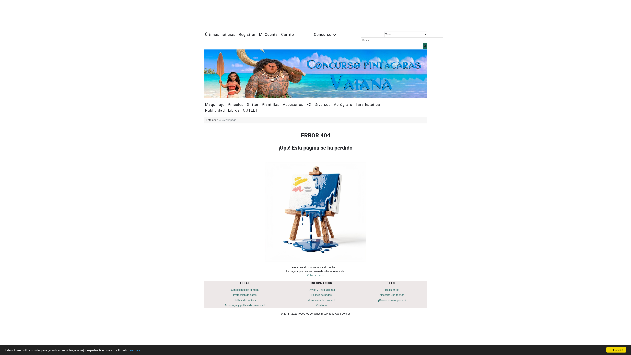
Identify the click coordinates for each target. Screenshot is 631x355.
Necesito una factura (392, 295)
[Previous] (210, 73)
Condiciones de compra (245, 290)
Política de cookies (245, 300)
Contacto (321, 305)
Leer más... (135, 350)
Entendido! (616, 350)
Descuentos (392, 290)
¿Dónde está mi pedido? (392, 300)
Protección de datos (245, 295)
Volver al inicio (315, 275)
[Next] (421, 73)
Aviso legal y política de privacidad (245, 305)
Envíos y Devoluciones (321, 290)
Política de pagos (321, 295)
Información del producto (321, 300)
